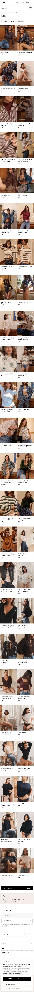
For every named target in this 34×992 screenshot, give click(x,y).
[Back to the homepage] (3, 2)
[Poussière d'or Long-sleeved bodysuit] (8, 610)
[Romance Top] (8, 38)
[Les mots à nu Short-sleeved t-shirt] (8, 395)
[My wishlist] (20, 2)
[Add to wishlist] (15, 26)
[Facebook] (28, 934)
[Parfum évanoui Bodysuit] (8, 646)
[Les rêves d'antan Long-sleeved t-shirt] (8, 145)
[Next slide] (15, 37)
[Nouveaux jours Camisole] (8, 430)
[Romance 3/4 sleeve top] (8, 73)
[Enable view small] (5, 7)
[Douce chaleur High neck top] (8, 109)
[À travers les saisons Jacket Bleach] (8, 216)
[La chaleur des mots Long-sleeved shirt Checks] (8, 466)
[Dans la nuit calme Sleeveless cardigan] (8, 575)
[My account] (23, 2)
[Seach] (17, 2)
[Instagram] (24, 934)
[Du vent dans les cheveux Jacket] (8, 718)
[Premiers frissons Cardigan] (8, 252)
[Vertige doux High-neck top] (8, 359)
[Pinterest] (32, 934)
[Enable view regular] (3, 7)
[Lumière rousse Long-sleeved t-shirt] (8, 323)
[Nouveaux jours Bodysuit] (8, 180)
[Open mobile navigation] (31, 2)
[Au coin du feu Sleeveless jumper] (8, 825)
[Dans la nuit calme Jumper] (8, 860)
